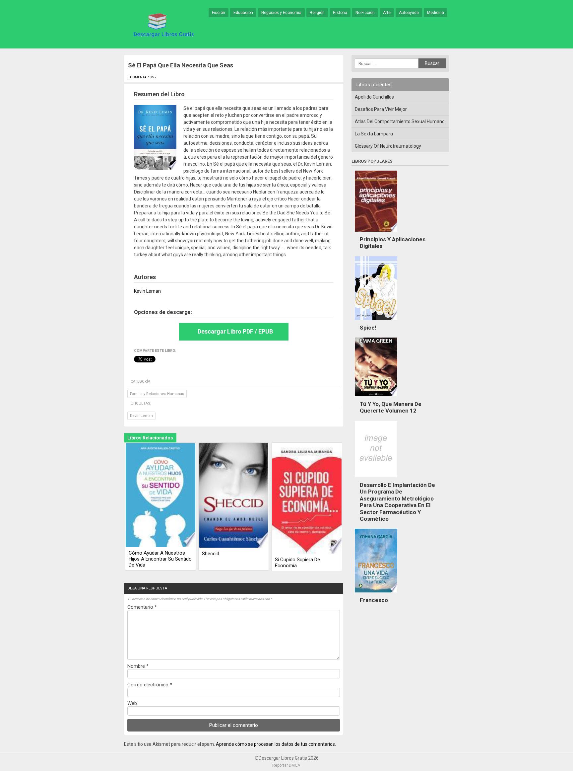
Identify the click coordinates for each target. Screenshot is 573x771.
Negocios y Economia (281, 12)
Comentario (142, 607)
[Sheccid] (234, 496)
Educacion (243, 12)
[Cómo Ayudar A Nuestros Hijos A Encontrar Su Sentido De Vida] (160, 495)
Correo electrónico (149, 685)
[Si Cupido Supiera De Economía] (307, 499)
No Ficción (365, 12)
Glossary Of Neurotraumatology (388, 146)
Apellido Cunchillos (374, 97)
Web (132, 703)
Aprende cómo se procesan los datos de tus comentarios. (276, 744)
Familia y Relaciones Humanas (157, 394)
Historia (340, 12)
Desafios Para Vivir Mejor (381, 109)
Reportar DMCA (286, 765)
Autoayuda (409, 12)
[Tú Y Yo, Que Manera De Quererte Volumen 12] (376, 398)
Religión (317, 12)
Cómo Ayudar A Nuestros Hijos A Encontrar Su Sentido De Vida (160, 559)
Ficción (218, 12)
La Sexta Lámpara (374, 133)
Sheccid (210, 554)
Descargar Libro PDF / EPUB (235, 331)
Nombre (138, 666)
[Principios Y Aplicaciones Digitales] (376, 233)
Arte (387, 12)
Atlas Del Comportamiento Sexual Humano (400, 121)
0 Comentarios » (141, 77)
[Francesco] (376, 594)
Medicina (435, 12)
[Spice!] (376, 321)
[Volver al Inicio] (162, 24)
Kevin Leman (141, 416)
